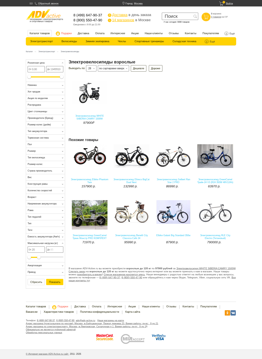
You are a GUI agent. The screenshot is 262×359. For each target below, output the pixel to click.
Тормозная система (38, 137)
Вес (30, 177)
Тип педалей (34, 216)
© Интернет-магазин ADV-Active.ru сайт (47, 354)
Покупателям (210, 33)
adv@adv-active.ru (85, 320)
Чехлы (122, 41)
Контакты (190, 33)
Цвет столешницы (37, 111)
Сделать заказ (77, 271)
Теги (30, 230)
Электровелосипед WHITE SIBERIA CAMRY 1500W (205, 268)
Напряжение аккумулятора (42, 203)
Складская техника (184, 41)
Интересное (118, 33)
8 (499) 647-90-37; (110, 277)
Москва (138, 3)
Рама (30, 210)
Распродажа (34, 104)
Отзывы (174, 33)
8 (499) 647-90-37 (46, 320)
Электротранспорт (41, 41)
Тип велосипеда (36, 157)
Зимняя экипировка (97, 41)
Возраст (32, 197)
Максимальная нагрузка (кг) (43, 243)
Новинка (32, 85)
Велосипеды (69, 41)
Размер (32, 151)
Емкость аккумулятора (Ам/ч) (44, 236)
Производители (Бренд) (40, 118)
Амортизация (35, 265)
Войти (229, 3)
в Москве (130, 20)
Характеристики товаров (59, 311)
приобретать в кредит (89, 274)
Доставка (83, 33)
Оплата (99, 33)
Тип (29, 223)
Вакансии (31, 311)
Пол (30, 144)
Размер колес (35, 164)
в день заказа (130, 15)
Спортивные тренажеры (149, 41)
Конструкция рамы (38, 184)
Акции (135, 33)
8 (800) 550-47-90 (132, 277)
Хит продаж (34, 91)
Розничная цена (36, 62)
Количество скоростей (40, 190)
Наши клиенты (154, 33)
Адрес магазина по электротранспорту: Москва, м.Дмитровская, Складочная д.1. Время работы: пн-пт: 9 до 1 (86, 326)
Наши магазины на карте (110, 320)
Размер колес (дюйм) (39, 124)
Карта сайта (132, 311)
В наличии (103, 181)
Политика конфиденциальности (99, 311)
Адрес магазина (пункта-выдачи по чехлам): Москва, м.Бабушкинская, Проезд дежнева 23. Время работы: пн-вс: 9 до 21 (92, 323)
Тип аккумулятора (37, 131)
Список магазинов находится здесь (124, 274)
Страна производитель (40, 170)
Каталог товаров (40, 33)
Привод (32, 272)
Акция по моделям (38, 98)
